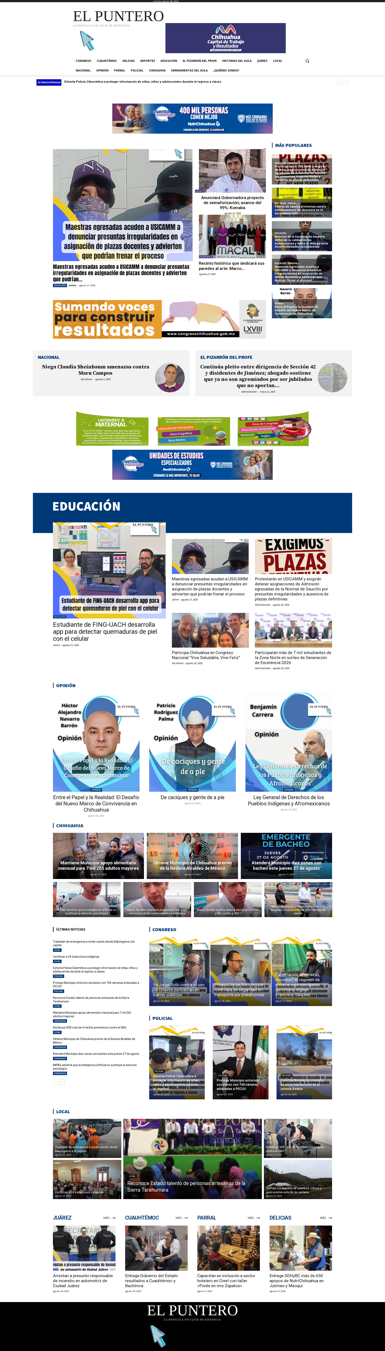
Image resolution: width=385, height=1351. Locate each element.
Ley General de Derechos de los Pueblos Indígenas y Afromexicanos (289, 800)
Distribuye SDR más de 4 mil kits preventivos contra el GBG (89, 1027)
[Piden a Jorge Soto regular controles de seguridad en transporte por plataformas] (240, 971)
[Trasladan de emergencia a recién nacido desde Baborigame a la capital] (87, 1138)
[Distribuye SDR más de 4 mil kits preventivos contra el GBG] (298, 1138)
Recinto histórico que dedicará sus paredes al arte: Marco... (231, 266)
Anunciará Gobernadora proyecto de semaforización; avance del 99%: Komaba (232, 202)
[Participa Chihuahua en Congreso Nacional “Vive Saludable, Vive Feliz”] (210, 630)
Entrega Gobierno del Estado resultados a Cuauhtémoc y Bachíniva (151, 1280)
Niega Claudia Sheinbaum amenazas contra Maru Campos (95, 370)
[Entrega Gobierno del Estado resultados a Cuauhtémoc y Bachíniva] (156, 1248)
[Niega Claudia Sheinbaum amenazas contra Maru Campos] (170, 378)
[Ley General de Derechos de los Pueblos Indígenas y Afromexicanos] (288, 742)
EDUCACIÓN (60, 285)
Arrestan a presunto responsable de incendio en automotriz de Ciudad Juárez (83, 1280)
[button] (307, 61)
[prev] (339, 82)
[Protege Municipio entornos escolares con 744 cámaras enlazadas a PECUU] (240, 1062)
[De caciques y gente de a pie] (192, 742)
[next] (346, 82)
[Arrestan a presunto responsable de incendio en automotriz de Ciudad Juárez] (84, 1248)
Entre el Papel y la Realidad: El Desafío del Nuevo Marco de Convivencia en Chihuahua (96, 803)
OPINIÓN (96, 789)
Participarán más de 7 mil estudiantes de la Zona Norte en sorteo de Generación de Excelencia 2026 (293, 657)
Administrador (249, 391)
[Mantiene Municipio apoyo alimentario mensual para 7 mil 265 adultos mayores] (98, 856)
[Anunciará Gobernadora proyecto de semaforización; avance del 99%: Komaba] (232, 171)
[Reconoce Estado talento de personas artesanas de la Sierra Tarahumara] (192, 1159)
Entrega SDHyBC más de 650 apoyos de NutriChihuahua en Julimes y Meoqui (297, 1280)
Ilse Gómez (86, 379)
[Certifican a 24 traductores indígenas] (87, 1179)
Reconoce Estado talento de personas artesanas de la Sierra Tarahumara (116, 81)
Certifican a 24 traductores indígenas (76, 956)
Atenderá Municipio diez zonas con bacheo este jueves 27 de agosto (96, 1053)
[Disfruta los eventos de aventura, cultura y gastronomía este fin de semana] (298, 1179)
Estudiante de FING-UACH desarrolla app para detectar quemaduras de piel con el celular (105, 631)
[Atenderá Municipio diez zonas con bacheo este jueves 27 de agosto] (286, 856)
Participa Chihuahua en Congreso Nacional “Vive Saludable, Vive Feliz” (206, 655)
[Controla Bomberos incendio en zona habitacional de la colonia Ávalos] (304, 1062)
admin (72, 285)
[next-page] (61, 1082)
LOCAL (199, 191)
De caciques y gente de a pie (192, 797)
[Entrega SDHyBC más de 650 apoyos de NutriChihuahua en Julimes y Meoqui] (301, 1248)
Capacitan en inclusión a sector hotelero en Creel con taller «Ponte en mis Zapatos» (226, 1280)
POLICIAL (58, 976)
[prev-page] (55, 1082)
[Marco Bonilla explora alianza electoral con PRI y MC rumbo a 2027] (228, 899)
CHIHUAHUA (206, 256)
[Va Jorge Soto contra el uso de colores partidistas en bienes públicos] (179, 971)
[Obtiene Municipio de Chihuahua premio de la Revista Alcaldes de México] (192, 856)
